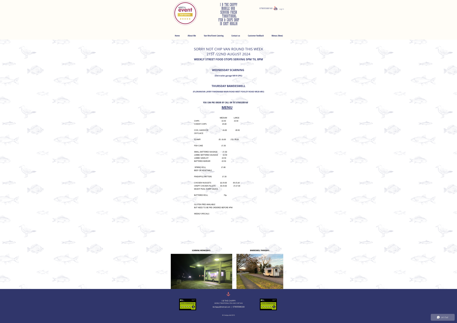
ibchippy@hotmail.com (221, 307)
